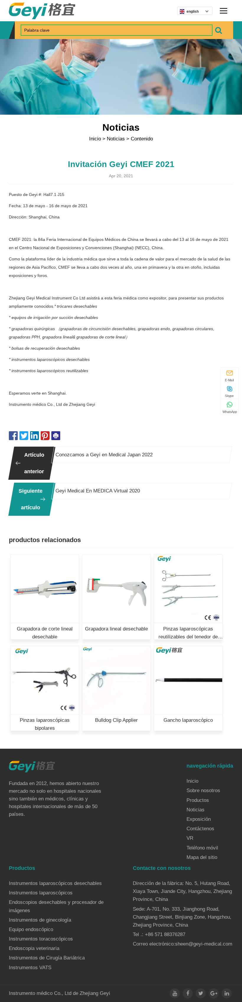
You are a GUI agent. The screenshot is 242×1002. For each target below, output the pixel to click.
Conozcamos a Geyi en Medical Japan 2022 (104, 455)
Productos (198, 800)
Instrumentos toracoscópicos (41, 939)
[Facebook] (188, 993)
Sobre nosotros (203, 790)
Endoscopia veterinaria (34, 948)
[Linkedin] (227, 993)
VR (190, 838)
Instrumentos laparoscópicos (41, 893)
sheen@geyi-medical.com (203, 944)
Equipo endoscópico (31, 929)
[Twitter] (201, 993)
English (193, 11)
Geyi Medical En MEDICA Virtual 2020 (97, 491)
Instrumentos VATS (30, 967)
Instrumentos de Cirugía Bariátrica (47, 958)
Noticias (116, 139)
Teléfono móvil (202, 848)
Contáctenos (200, 828)
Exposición (199, 819)
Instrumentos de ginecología (40, 920)
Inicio (95, 139)
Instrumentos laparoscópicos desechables (55, 883)
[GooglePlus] (214, 993)
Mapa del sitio (202, 857)
